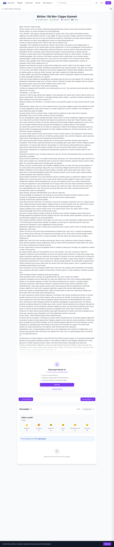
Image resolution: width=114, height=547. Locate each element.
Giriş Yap (57, 385)
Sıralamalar (29, 3)
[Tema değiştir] (96, 2)
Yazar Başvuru (47, 3)
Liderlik (37, 3)
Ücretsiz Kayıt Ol (57, 389)
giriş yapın (42, 439)
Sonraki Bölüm (87, 399)
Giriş (101, 3)
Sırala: (78, 409)
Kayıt (108, 3)
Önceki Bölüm (27, 399)
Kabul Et (107, 544)
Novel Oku (11, 3)
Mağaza (20, 3)
